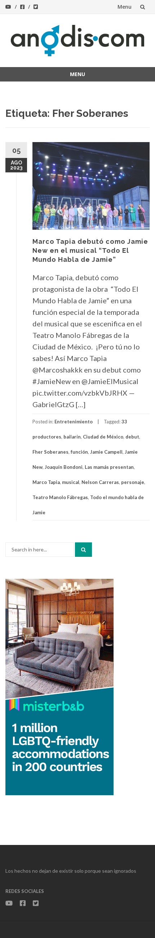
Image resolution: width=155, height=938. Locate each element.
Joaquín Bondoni (64, 467)
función (79, 452)
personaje (132, 482)
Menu (125, 6)
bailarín (72, 437)
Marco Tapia (46, 482)
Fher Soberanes (50, 452)
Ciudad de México (103, 437)
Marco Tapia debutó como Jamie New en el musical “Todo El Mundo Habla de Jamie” (90, 250)
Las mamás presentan (109, 467)
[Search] (83, 549)
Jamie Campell (106, 452)
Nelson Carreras (100, 482)
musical (70, 482)
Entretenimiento (73, 421)
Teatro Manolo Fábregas (60, 497)
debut (132, 437)
